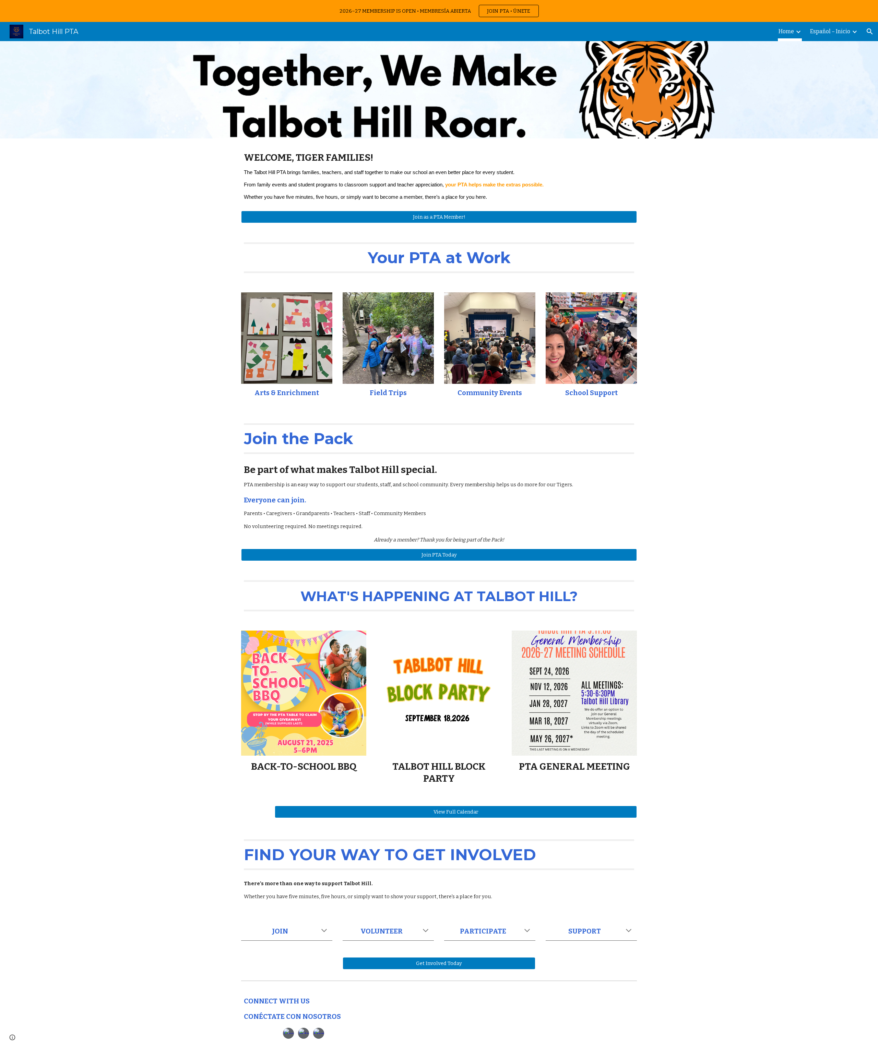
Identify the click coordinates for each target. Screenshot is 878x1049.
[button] (870, 31)
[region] (439, 11)
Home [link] (786, 31)
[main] (439, 179)
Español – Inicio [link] (830, 31)
